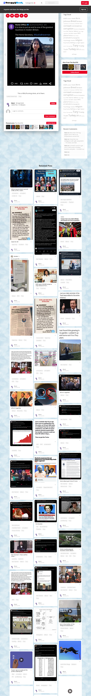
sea (76, 43)
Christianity (71, 23)
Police (70, 35)
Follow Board (51, 123)
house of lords (16, 530)
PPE (13, 381)
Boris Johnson (15, 525)
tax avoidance (43, 526)
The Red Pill (19, 123)
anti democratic (65, 553)
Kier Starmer (69, 31)
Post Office (69, 280)
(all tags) (74, 54)
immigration (81, 29)
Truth (65, 49)
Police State (75, 35)
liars (72, 33)
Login (86, 3)
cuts (37, 444)
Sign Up (83, 9)
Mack (15, 200)
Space (82, 43)
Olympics (73, 664)
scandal (63, 282)
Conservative (39, 338)
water (50, 556)
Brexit (74, 21)
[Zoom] (22, 16)
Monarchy (19, 411)
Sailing (72, 43)
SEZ (70, 556)
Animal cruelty (15, 639)
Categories (29, 3)
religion (78, 40)
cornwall (67, 25)
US (80, 49)
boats (73, 18)
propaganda (76, 38)
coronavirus (77, 26)
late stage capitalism (66, 199)
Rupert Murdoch (48, 487)
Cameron (67, 318)
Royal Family (66, 43)
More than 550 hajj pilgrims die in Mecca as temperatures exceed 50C (72, 134)
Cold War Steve (78, 23)
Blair (13, 674)
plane (65, 35)
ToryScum (43, 288)
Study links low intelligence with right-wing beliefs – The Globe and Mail (74, 141)
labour (76, 31)
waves (82, 49)
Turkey (72, 49)
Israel (64, 31)
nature (75, 33)
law (70, 33)
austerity (14, 450)
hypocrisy (14, 244)
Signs (78, 43)
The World (41, 535)
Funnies (65, 672)
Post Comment (50, 116)
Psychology (66, 40)
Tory (20, 96)
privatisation (67, 38)
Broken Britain (64, 628)
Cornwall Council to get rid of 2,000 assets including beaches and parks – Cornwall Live (74, 147)
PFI (13, 677)
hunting (14, 641)
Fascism (76, 29)
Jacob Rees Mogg (65, 664)
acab (65, 18)
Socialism (21, 244)
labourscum (64, 486)
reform (38, 196)
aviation (69, 18)
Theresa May (69, 46)
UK (77, 49)
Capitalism (66, 23)
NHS (79, 33)
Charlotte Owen (16, 528)
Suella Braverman (12, 96)
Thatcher (71, 202)
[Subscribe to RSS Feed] (41, 3)
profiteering (64, 520)
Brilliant (79, 21)
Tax (37, 526)
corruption (68, 28)
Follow (53, 103)
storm (64, 46)
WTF (64, 52)
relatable (72, 40)
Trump (81, 46)
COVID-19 (14, 196)
